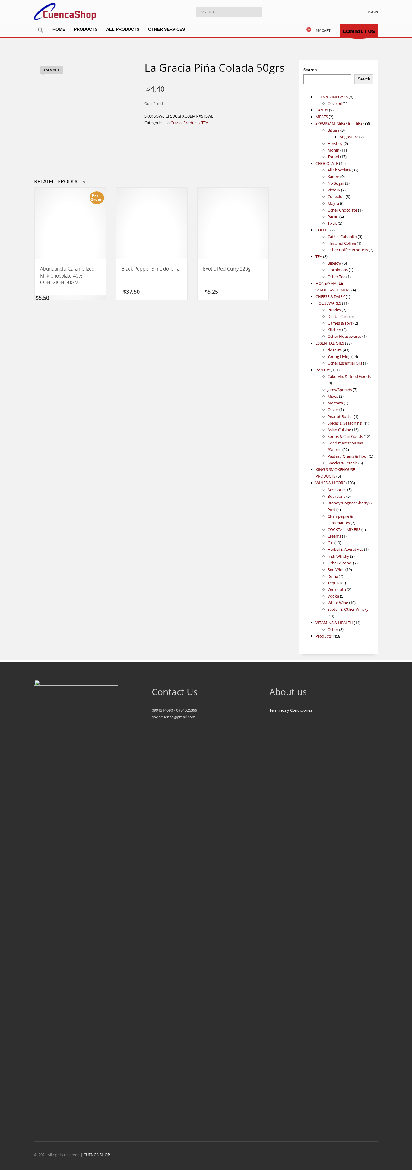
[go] (256, 12)
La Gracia (173, 122)
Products (191, 122)
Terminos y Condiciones (290, 710)
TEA (204, 122)
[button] (40, 30)
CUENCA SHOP (97, 1154)
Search (310, 69)
